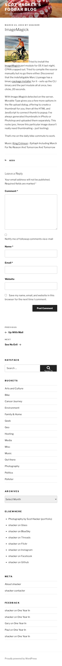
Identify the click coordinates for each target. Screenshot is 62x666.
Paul (7, 629)
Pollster (9, 479)
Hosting (9, 433)
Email (9, 262)
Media (8, 440)
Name (9, 246)
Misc (7, 446)
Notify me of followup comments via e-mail (29, 239)
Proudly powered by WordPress (21, 658)
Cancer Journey (13, 401)
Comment (11, 191)
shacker (34, 25)
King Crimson (20, 143)
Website (9, 279)
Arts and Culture (14, 388)
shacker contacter (15, 590)
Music (8, 453)
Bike (7, 395)
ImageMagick (12, 65)
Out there (10, 459)
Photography (12, 466)
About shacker (13, 584)
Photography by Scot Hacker (24, 519)
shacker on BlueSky (19, 531)
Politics (9, 472)
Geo (7, 427)
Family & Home (13, 414)
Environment (12, 407)
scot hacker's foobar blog (23, 7)
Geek (12, 160)
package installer (21, 81)
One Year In (23, 610)
